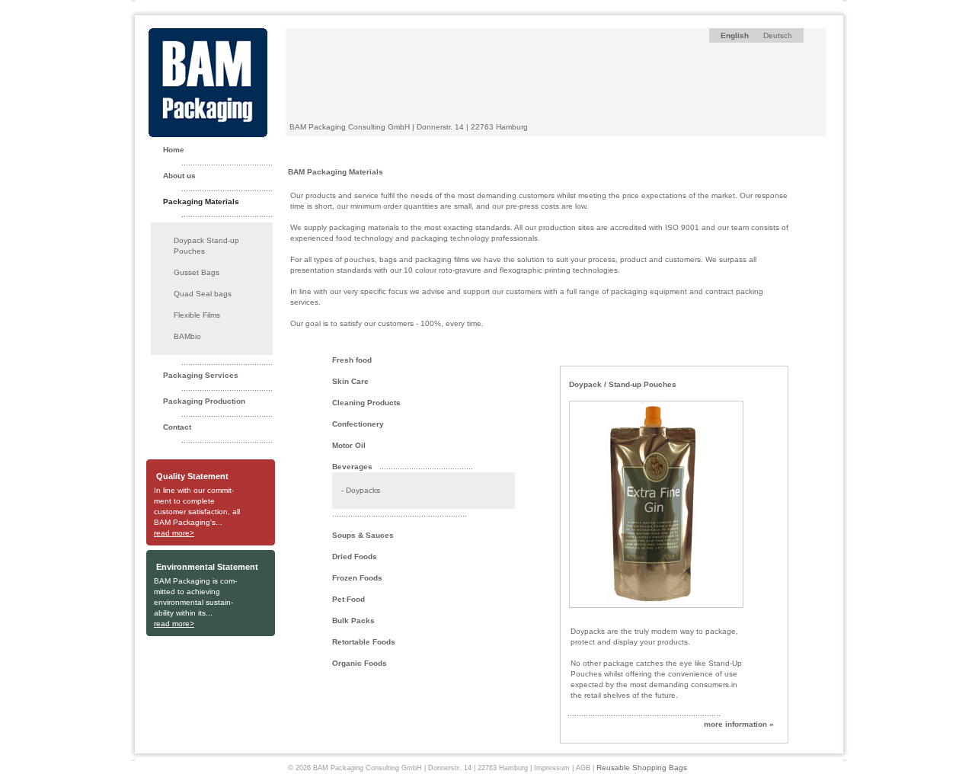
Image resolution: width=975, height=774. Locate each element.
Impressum (552, 768)
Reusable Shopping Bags (641, 767)
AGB (583, 768)
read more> (174, 533)
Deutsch (777, 35)
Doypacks (363, 490)
